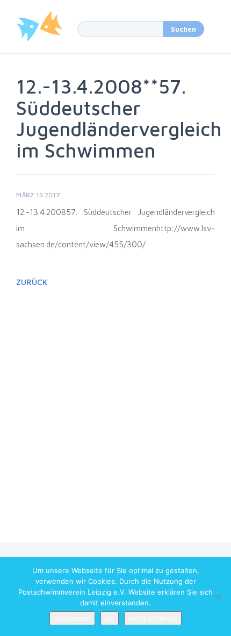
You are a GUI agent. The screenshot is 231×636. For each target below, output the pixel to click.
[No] (217, 596)
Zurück (31, 282)
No (109, 618)
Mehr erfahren (152, 618)
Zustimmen (72, 618)
